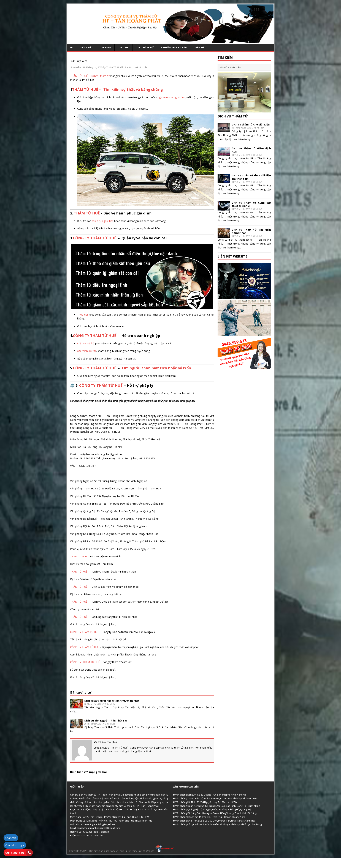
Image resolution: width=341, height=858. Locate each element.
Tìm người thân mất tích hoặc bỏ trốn (156, 368)
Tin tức (123, 47)
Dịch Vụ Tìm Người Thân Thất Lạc (105, 720)
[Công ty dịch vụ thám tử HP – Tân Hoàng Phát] (170, 41)
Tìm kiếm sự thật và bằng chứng (133, 89)
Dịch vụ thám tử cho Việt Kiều (251, 124)
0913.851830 (14, 853)
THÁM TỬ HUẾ (79, 76)
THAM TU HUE (78, 556)
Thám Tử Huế (113, 67)
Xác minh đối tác (86, 351)
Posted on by (88, 67)
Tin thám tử (144, 47)
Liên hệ (199, 47)
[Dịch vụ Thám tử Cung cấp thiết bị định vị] (224, 208)
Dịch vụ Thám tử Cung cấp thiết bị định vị (251, 204)
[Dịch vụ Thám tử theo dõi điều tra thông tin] (224, 181)
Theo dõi (82, 314)
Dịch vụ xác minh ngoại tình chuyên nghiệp (111, 700)
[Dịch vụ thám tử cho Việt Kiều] (224, 130)
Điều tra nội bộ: (85, 343)
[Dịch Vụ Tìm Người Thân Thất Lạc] (76, 726)
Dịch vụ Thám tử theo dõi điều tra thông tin (251, 177)
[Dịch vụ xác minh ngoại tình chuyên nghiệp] (76, 706)
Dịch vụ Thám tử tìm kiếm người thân (251, 231)
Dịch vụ (106, 47)
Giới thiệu (86, 47)
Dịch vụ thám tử (99, 76)
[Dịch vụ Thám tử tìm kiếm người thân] (224, 235)
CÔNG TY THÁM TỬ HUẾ (94, 238)
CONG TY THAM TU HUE (84, 632)
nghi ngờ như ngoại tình (171, 97)
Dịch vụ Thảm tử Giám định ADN (251, 150)
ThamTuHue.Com (127, 850)
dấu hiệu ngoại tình (102, 221)
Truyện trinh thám (174, 47)
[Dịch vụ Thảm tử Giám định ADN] (224, 154)
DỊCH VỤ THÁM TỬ (233, 116)
